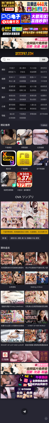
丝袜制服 (22, 81)
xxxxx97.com (24, 53)
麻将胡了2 (12, 72)
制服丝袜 (12, 90)
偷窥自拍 (12, 95)
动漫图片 (44, 95)
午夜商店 (22, 114)
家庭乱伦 (22, 105)
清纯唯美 (22, 99)
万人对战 (33, 68)
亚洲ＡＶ (12, 77)
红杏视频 (12, 118)
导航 (3, 115)
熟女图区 (33, 99)
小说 (3, 106)
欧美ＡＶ (33, 77)
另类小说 (22, 109)
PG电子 (12, 68)
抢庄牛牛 (44, 72)
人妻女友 (33, 105)
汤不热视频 (44, 114)
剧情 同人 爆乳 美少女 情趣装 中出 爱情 (25, 238)
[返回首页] (46, 418)
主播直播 (33, 81)
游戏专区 (44, 68)
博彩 (3, 69)
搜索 (43, 59)
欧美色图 (33, 95)
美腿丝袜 (12, 99)
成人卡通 (33, 86)
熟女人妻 (12, 81)
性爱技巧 (44, 109)
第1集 (4, 238)
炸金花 (22, 72)
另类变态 (44, 90)
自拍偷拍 (22, 77)
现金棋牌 (33, 72)
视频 (3, 79)
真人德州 (22, 68)
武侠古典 (44, 105)
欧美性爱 (44, 86)
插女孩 (12, 114)
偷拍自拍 (22, 86)
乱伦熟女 (33, 90)
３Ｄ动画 (44, 77)
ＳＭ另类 (44, 81)
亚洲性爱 (12, 86)
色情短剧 (22, 118)
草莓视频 (33, 114)
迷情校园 (12, 109)
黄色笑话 (33, 109)
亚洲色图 (22, 95)
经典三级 (22, 90)
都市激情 (12, 105)
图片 (3, 97)
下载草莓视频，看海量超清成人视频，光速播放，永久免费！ (24, 232)
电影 (3, 88)
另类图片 (44, 99)
